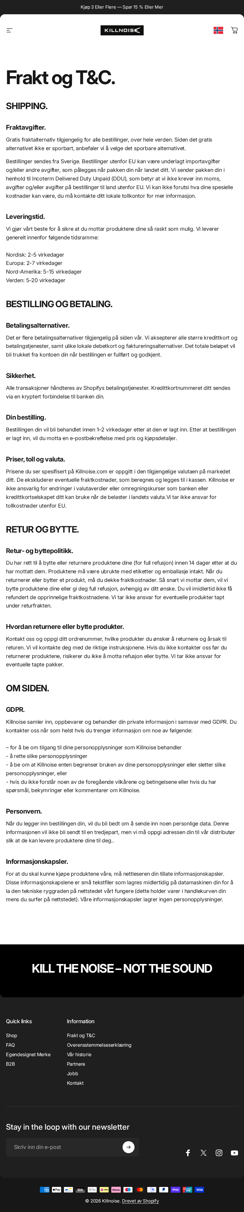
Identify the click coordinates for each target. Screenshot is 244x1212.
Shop (11, 1035)
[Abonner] (128, 1147)
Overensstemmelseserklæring (99, 1045)
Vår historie (79, 1054)
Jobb (72, 1073)
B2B (10, 1064)
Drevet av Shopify (140, 1201)
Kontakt (75, 1083)
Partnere (76, 1064)
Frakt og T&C (81, 1035)
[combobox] (218, 30)
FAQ (10, 1045)
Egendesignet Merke (28, 1054)
